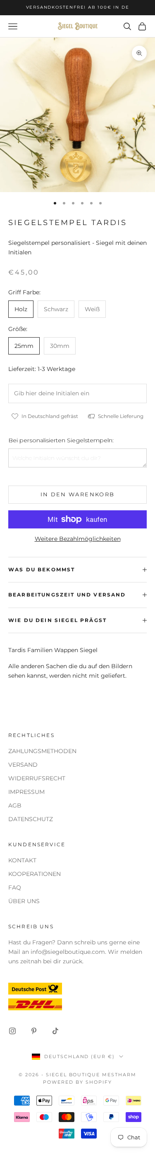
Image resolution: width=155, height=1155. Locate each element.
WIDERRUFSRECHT (36, 778)
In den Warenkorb (77, 494)
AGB (14, 805)
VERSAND (23, 764)
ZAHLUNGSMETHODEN (42, 751)
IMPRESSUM (26, 792)
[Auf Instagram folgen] (12, 1031)
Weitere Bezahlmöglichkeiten (78, 538)
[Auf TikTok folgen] (55, 1031)
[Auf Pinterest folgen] (34, 1031)
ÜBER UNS (24, 901)
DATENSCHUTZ (30, 819)
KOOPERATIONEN (34, 874)
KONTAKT (22, 860)
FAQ (14, 887)
